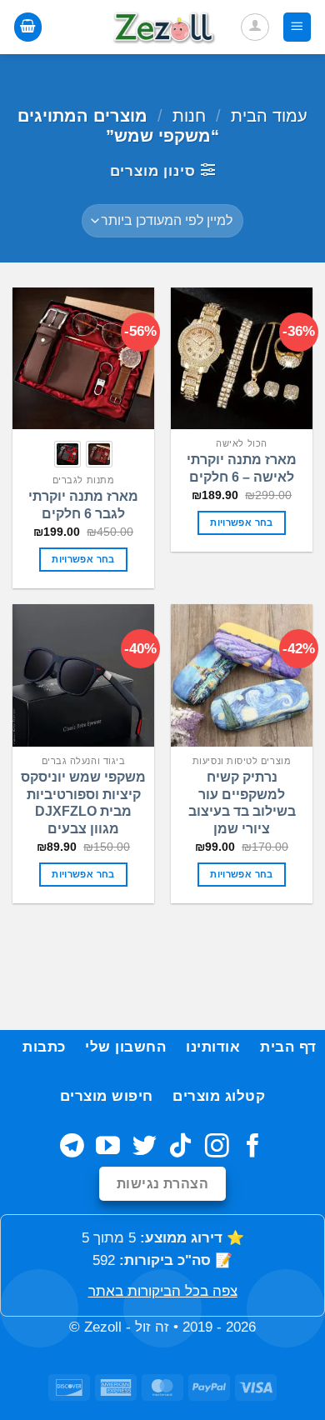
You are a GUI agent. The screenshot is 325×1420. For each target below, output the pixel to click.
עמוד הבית (269, 116)
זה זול (152, 1327)
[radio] (99, 454)
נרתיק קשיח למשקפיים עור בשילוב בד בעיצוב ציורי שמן (242, 803)
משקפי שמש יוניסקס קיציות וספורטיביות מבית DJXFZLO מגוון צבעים (83, 803)
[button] (297, 26)
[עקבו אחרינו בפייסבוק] (253, 1147)
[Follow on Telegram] (72, 1147)
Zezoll (103, 1327)
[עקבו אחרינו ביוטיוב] (108, 1147)
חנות (189, 116)
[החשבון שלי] (255, 27)
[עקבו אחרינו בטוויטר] (144, 1147)
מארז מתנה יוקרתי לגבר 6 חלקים (83, 505)
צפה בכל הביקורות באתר (163, 1291)
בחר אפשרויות (241, 523)
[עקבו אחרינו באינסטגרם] (217, 1147)
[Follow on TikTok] (180, 1147)
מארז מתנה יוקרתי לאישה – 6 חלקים (242, 468)
